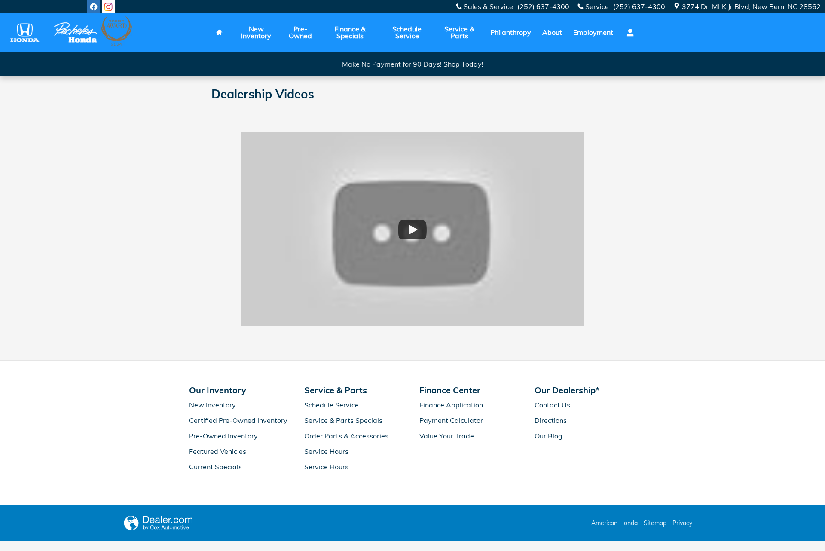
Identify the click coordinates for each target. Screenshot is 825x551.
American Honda (614, 523)
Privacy (682, 523)
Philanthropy (510, 32)
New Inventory (256, 32)
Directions (551, 420)
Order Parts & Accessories (346, 436)
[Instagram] (108, 6)
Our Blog (548, 436)
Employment (593, 32)
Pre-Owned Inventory (223, 436)
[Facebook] (93, 6)
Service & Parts (459, 32)
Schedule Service (407, 32)
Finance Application (451, 405)
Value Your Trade (446, 436)
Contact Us (552, 405)
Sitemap (655, 523)
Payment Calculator (451, 420)
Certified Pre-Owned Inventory (238, 420)
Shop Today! (463, 64)
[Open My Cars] (628, 32)
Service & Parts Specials (343, 420)
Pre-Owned (300, 32)
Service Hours (326, 451)
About (552, 32)
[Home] (24, 32)
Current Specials (215, 466)
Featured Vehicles (217, 451)
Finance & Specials (350, 32)
